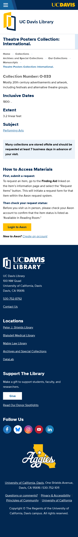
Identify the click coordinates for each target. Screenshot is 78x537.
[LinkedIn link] (49, 429)
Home (6, 54)
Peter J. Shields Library (18, 327)
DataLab (8, 359)
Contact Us (10, 306)
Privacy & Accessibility (55, 495)
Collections (22, 54)
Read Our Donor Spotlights (20, 405)
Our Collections (57, 58)
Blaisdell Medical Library (19, 335)
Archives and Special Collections (23, 58)
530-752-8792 (12, 298)
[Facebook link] (7, 429)
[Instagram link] (28, 429)
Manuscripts (10, 62)
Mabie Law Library (15, 343)
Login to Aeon (17, 227)
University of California (57, 500)
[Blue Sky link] (18, 429)
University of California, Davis (24, 483)
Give (12, 396)
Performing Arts (13, 130)
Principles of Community (22, 500)
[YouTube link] (39, 429)
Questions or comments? (21, 495)
